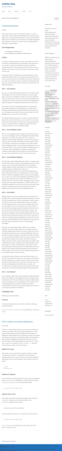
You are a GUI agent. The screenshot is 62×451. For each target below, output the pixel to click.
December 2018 (48, 145)
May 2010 (47, 224)
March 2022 (47, 137)
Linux (55, 103)
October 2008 (48, 259)
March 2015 (47, 174)
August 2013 (48, 197)
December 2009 (48, 232)
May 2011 (47, 208)
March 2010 (47, 226)
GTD (54, 92)
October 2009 (48, 235)
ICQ (53, 96)
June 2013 (47, 201)
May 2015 (47, 172)
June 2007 (47, 289)
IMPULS (47, 98)
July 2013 (47, 199)
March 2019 (47, 143)
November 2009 (48, 233)
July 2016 (47, 166)
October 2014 (48, 176)
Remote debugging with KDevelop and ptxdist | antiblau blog (52, 63)
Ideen (55, 96)
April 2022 (47, 135)
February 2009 (48, 251)
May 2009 (47, 245)
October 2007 (48, 282)
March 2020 (47, 141)
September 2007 (49, 284)
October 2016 (48, 164)
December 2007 (48, 278)
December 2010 (48, 214)
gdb (50, 92)
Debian (27, 425)
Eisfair (47, 92)
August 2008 (48, 262)
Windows (48, 120)
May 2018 (47, 152)
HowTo (31, 425)
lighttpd (50, 103)
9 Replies (4, 30)
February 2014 (48, 189)
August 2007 (48, 286)
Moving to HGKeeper (50, 40)
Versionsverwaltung (51, 118)
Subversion (47, 116)
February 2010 (48, 228)
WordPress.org (48, 305)
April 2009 (47, 247)
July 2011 (47, 204)
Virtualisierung (48, 119)
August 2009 (48, 239)
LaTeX (47, 103)
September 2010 (49, 218)
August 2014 (48, 179)
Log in (46, 299)
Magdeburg (53, 105)
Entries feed (48, 301)
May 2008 (47, 268)
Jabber (57, 98)
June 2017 (47, 156)
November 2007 (48, 280)
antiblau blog (8, 4)
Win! (30, 11)
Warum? (16, 11)
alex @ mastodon (49, 315)
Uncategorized (17, 425)
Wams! (24, 11)
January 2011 (48, 212)
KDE (46, 100)
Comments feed (48, 303)
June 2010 (47, 222)
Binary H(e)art (52, 80)
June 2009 (47, 243)
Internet (52, 98)
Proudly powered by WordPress (9, 441)
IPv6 (35, 425)
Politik (47, 109)
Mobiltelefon (29, 309)
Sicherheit (54, 113)
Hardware (49, 94)
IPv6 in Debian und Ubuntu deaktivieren (17, 322)
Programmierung (52, 111)
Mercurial (47, 106)
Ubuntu (3, 427)
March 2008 (47, 272)
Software (49, 115)
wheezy (57, 119)
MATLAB (58, 105)
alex (4, 311)
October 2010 (48, 216)
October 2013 (48, 193)
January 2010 (48, 230)
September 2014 (49, 177)
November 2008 (48, 257)
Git (52, 92)
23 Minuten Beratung (10, 26)
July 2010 (47, 220)
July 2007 (47, 288)
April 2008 (47, 270)
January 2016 (48, 168)
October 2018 (48, 147)
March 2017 (47, 158)
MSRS (56, 106)
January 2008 (48, 276)
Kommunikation (51, 101)
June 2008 (47, 266)
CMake (48, 90)
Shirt (49, 113)
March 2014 (47, 187)
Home (3, 11)
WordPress (48, 122)
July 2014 (47, 181)
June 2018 (47, 150)
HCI (54, 94)
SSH (55, 115)
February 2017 (48, 160)
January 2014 (48, 191)
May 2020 (47, 139)
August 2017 (48, 154)
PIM (59, 108)
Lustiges (47, 105)
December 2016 (48, 162)
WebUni (54, 119)
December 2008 (48, 255)
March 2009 (47, 249)
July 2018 (47, 148)
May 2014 (47, 185)
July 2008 (47, 264)
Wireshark (54, 120)
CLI (46, 90)
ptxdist (46, 113)
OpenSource (50, 108)
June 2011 (47, 206)
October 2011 (48, 203)
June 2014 (47, 183)
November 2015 (48, 170)
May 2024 (47, 131)
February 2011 (48, 210)
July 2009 (47, 241)
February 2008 (48, 274)
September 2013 (49, 195)
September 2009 (49, 237)
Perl (56, 108)
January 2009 (48, 253)
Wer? (9, 11)
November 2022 (48, 133)
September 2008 (49, 261)
